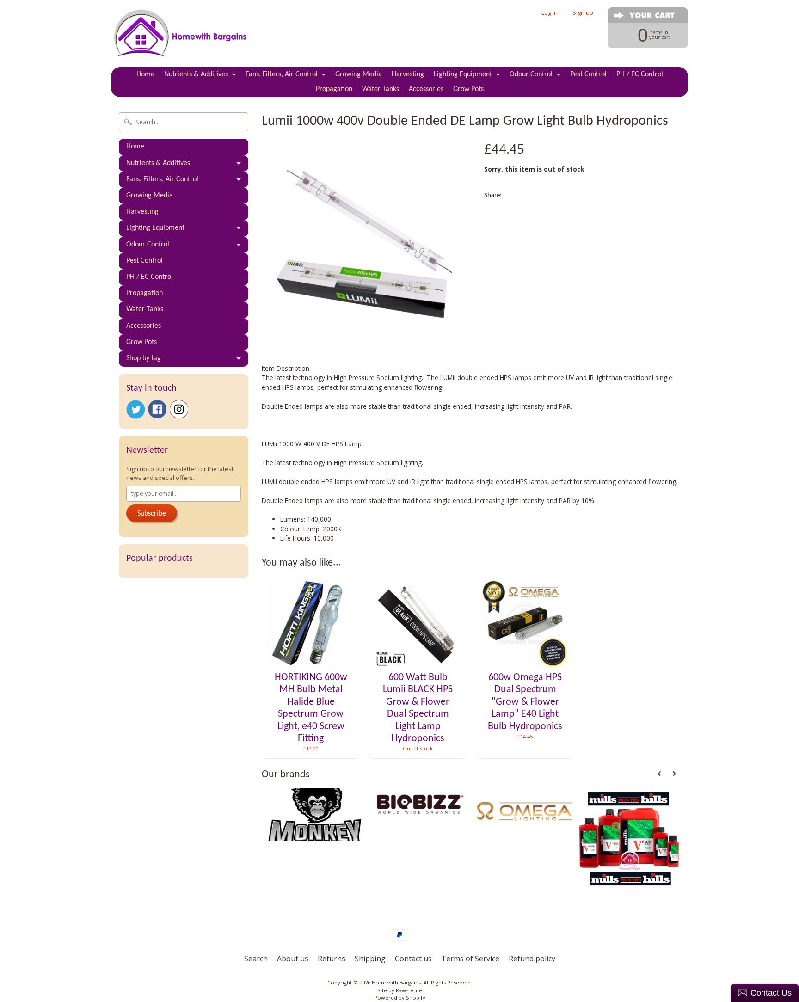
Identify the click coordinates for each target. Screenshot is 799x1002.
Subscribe (151, 513)
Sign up (582, 13)
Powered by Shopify (399, 997)
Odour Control (531, 74)
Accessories (426, 89)
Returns (331, 958)
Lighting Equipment (463, 74)
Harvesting (408, 74)
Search (256, 958)
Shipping (370, 958)
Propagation (334, 89)
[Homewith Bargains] (180, 47)
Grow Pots (468, 89)
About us (292, 958)
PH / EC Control (639, 74)
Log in (549, 13)
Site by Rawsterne (399, 990)
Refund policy (532, 958)
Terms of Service (470, 958)
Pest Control (588, 74)
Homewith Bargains (396, 982)
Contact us (413, 958)
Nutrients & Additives (196, 74)
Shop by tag (143, 358)
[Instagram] (179, 409)
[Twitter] (135, 409)
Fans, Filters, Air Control (282, 74)
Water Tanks (380, 89)
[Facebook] (157, 409)
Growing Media (358, 74)
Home (145, 74)
